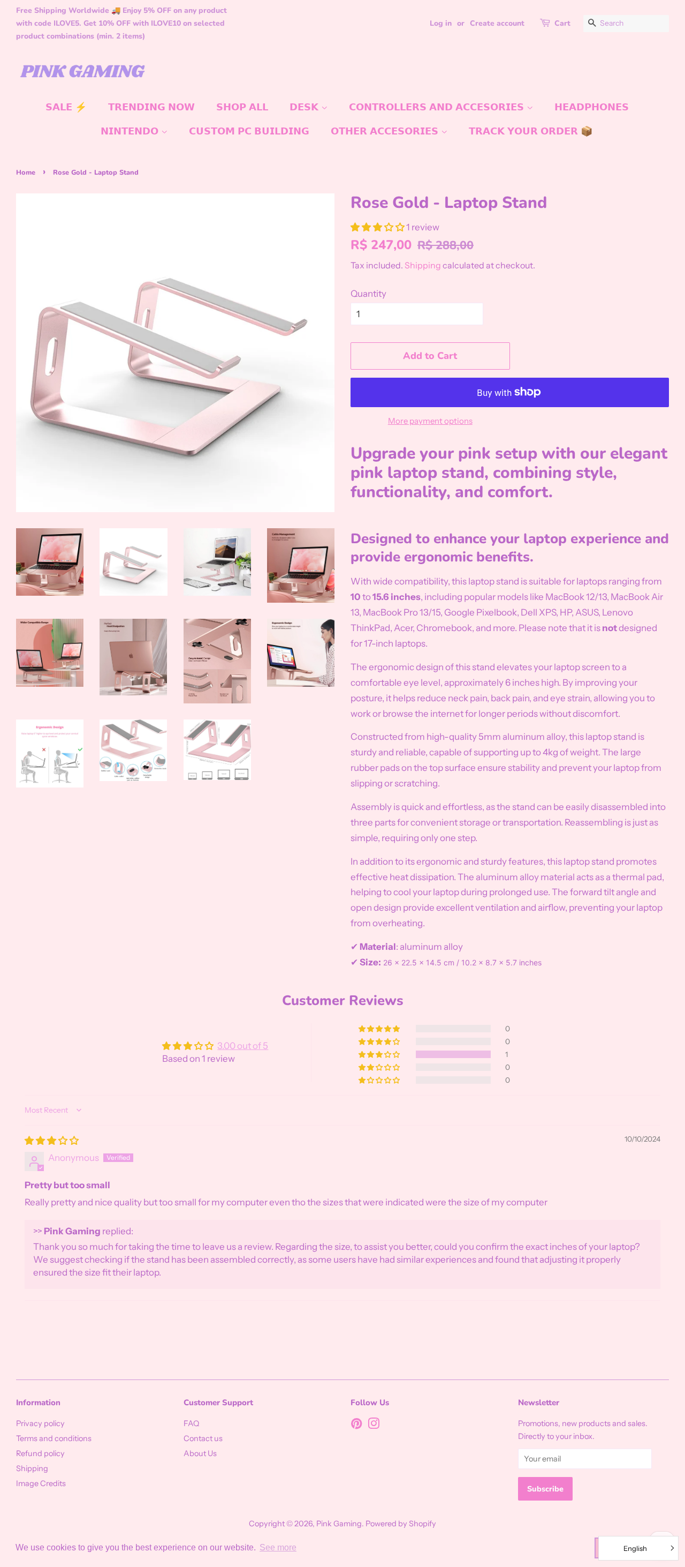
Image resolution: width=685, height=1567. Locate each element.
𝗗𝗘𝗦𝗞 (305, 107)
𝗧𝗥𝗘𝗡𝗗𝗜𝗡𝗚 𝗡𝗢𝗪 (151, 107)
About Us (200, 1453)
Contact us (203, 1438)
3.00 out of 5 (242, 1045)
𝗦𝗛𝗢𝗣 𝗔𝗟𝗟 (242, 107)
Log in (441, 23)
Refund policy (40, 1453)
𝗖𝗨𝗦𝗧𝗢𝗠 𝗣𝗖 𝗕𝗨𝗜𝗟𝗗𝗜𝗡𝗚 (249, 131)
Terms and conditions (54, 1438)
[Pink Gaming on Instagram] (373, 1425)
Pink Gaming (339, 1523)
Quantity (368, 293)
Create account (497, 23)
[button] (378, 227)
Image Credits (41, 1483)
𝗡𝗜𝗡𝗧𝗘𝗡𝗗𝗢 (131, 131)
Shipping (423, 265)
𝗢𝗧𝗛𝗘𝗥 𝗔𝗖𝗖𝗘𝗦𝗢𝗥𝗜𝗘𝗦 (386, 131)
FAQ (191, 1423)
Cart (562, 23)
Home (25, 172)
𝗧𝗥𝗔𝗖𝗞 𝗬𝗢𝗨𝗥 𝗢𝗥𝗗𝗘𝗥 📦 (530, 131)
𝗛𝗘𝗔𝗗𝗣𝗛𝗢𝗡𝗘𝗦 (591, 107)
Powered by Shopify (401, 1523)
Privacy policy (40, 1423)
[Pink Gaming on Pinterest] (356, 1425)
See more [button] (278, 1547)
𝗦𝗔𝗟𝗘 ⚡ (66, 107)
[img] (52, 1140)
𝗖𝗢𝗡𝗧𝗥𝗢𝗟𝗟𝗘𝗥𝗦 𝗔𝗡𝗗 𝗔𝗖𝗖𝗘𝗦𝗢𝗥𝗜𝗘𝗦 (438, 107)
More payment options (430, 421)
